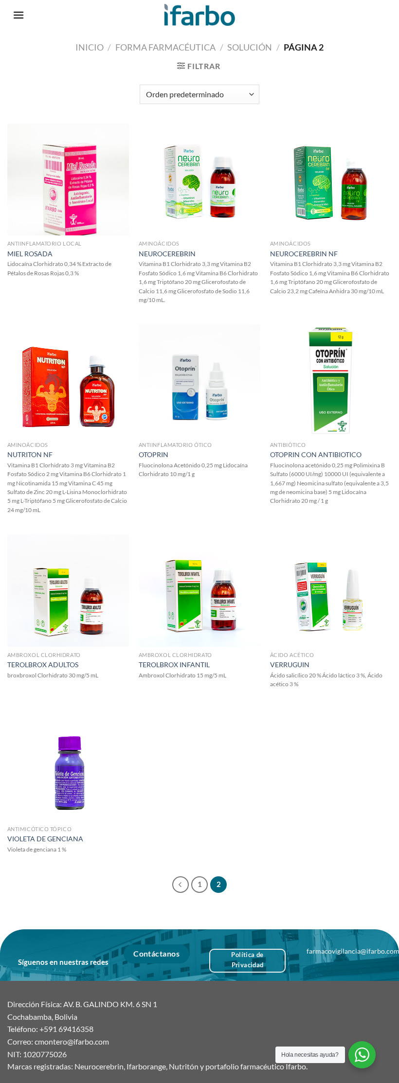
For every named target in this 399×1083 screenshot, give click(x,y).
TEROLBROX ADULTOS (42, 664)
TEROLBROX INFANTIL (174, 664)
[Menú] (18, 15)
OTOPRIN (153, 454)
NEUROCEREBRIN (167, 253)
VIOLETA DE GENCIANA (45, 838)
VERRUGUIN (289, 664)
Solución (249, 47)
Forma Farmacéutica (165, 47)
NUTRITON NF (30, 454)
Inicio (89, 47)
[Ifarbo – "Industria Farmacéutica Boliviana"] (200, 15)
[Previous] (180, 884)
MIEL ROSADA (30, 253)
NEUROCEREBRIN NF (304, 253)
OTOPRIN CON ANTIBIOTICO (316, 454)
